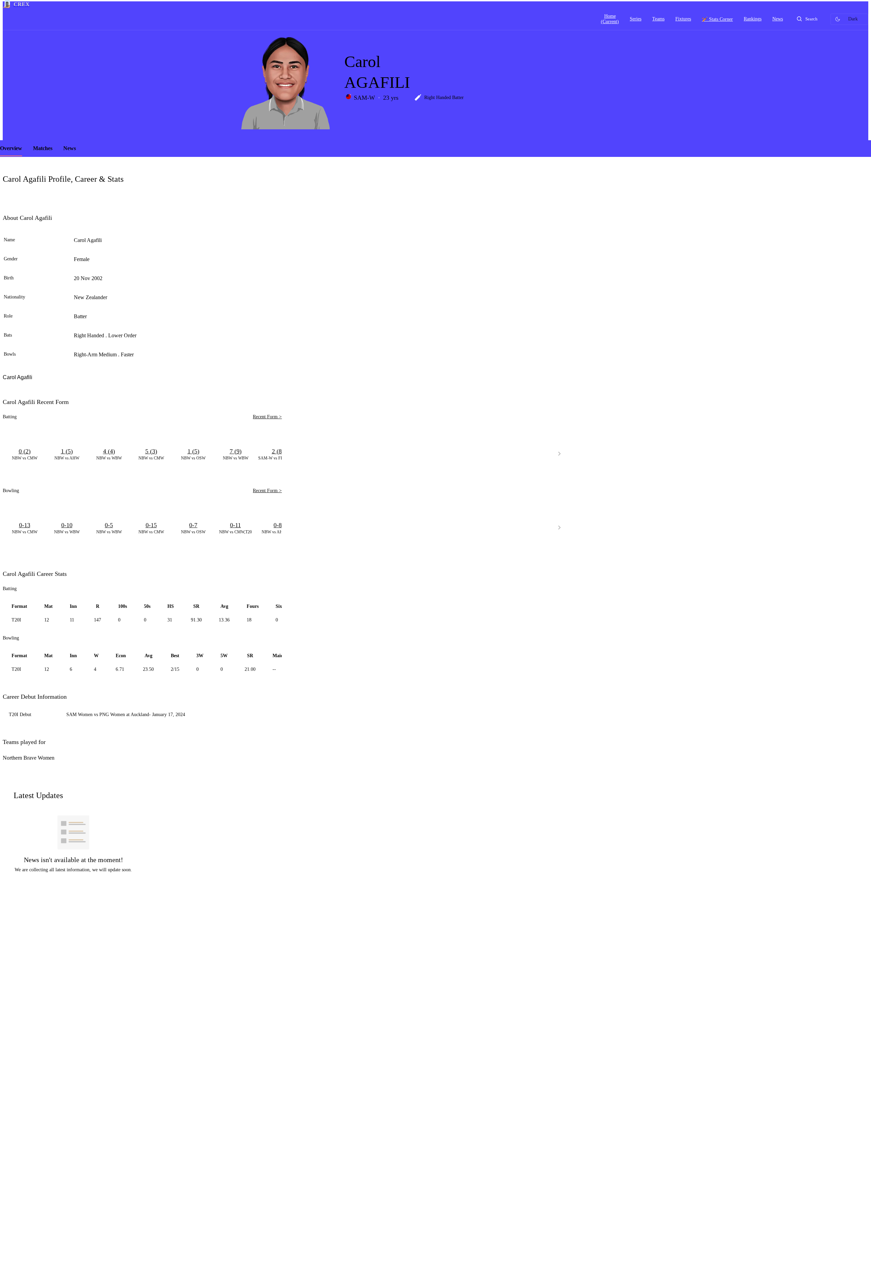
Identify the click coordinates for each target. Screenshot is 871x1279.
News (69, 148)
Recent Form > (267, 416)
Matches (42, 148)
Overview (11, 148)
